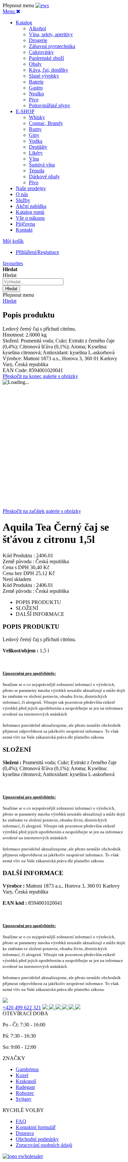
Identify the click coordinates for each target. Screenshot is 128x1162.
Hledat (9, 301)
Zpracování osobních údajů (44, 1145)
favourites (13, 263)
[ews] (42, 5)
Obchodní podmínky (37, 1139)
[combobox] (33, 281)
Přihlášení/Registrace (37, 252)
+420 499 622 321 (22, 1007)
